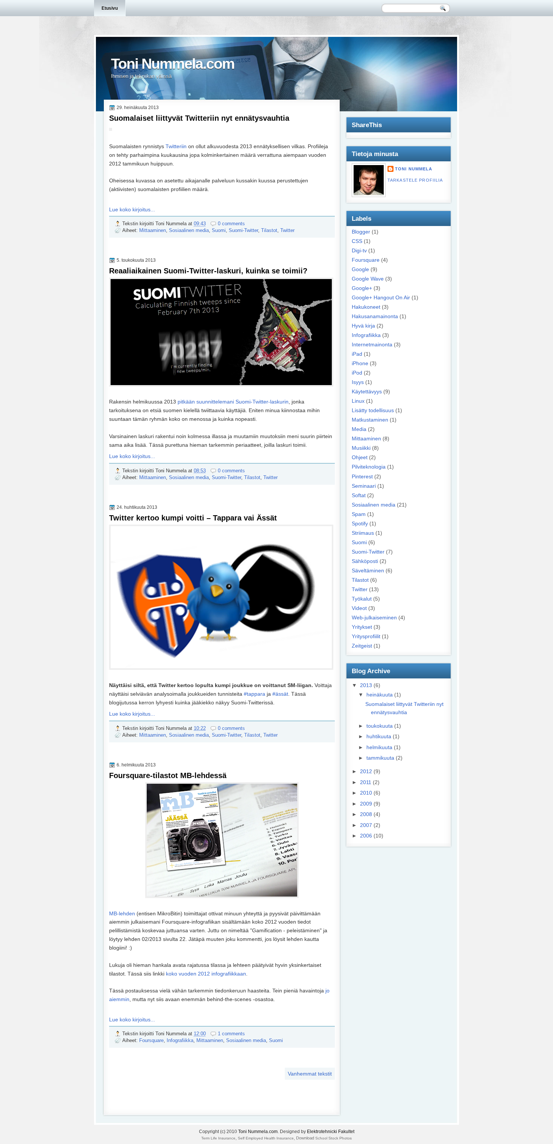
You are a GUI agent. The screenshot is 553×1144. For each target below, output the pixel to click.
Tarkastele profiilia (415, 180)
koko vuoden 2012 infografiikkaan (206, 974)
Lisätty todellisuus (373, 410)
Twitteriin (176, 146)
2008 (366, 814)
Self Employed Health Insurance (266, 1138)
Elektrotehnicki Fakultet (330, 1131)
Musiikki (361, 448)
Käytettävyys (367, 391)
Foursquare (151, 1040)
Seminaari (364, 486)
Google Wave (368, 279)
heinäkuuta (379, 695)
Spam (359, 514)
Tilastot (269, 230)
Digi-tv (359, 250)
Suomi (219, 230)
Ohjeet (360, 457)
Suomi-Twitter (243, 230)
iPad (357, 354)
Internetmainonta (372, 344)
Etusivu (110, 8)
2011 (365, 782)
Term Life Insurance (218, 1138)
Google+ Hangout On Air (381, 297)
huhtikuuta (378, 736)
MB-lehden (122, 913)
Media (359, 429)
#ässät (280, 694)
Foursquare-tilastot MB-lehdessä (167, 775)
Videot (359, 608)
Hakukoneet (366, 307)
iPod (357, 373)
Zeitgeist (362, 646)
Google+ (362, 288)
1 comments (231, 1033)
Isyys (358, 382)
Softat (359, 495)
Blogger (361, 232)
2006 (366, 836)
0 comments (231, 223)
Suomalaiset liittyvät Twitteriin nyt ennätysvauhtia (199, 118)
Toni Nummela (413, 169)
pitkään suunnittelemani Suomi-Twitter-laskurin (233, 402)
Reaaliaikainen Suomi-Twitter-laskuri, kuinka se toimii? (208, 271)
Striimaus (363, 533)
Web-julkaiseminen (374, 617)
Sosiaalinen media (189, 230)
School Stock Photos (333, 1138)
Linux (358, 401)
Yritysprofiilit (366, 636)
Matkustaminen (370, 420)
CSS (357, 241)
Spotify (360, 523)
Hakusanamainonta (375, 316)
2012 (366, 771)
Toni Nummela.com (258, 1131)
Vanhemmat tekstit (310, 1074)
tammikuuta (380, 758)
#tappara (254, 694)
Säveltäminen (368, 570)
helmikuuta (379, 747)
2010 (366, 793)
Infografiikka (180, 1040)
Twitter (287, 230)
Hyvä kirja (363, 326)
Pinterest (362, 476)
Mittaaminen (152, 230)
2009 (366, 804)
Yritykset (362, 627)
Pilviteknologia (369, 467)
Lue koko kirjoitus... (132, 209)
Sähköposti (365, 561)
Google (360, 269)
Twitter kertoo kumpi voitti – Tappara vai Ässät (193, 518)
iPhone (360, 363)
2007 (366, 825)
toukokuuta (379, 726)
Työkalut (362, 599)
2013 (366, 685)
